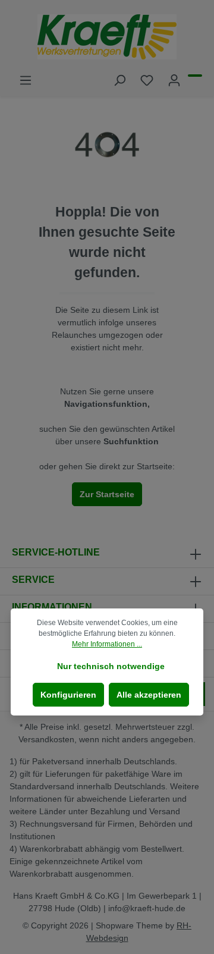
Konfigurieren (68, 694)
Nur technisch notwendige (111, 666)
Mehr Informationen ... (107, 644)
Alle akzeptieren (149, 694)
